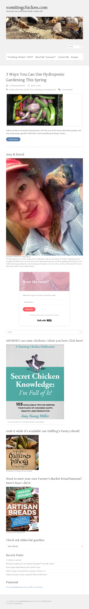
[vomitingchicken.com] (44, 27)
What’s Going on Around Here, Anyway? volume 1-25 (25, 571)
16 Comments (67, 90)
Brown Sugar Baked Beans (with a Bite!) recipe (23, 567)
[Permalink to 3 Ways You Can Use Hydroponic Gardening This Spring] (44, 109)
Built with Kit (44, 320)
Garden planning (16, 90)
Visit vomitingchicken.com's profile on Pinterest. (24, 587)
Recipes (74, 57)
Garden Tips (28, 90)
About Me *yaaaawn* (45, 57)
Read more (13, 139)
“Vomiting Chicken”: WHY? (20, 57)
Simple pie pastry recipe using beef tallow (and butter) (26, 575)
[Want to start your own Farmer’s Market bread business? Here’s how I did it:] (22, 488)
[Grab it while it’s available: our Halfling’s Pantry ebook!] (22, 436)
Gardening (38, 90)
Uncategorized (50, 90)
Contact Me (63, 57)
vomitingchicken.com (26, 7)
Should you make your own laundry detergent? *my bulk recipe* (30, 564)
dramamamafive (18, 85)
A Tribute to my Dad (13, 560)
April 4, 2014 (35, 85)
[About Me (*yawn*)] (44, 159)
